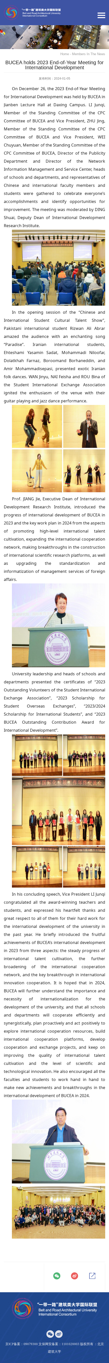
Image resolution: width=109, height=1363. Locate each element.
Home (64, 54)
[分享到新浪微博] (74, 1276)
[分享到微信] (57, 1276)
